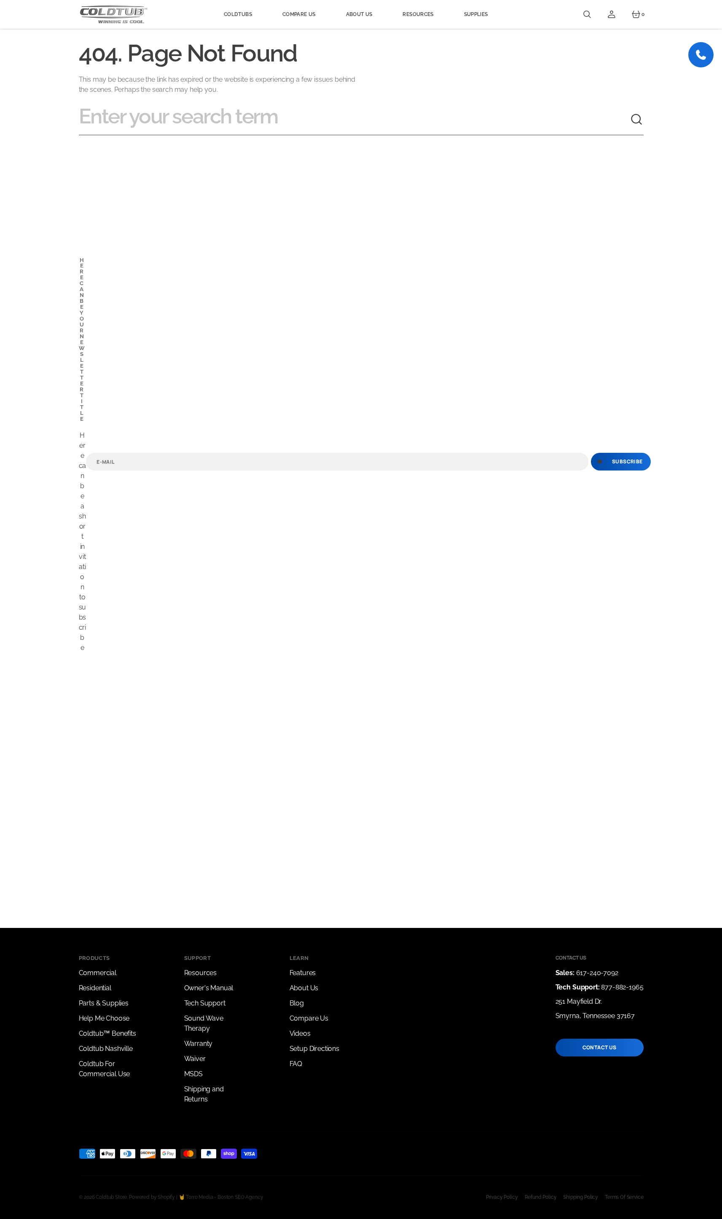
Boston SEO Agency (240, 1197)
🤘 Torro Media (196, 1197)
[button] (587, 14)
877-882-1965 (622, 987)
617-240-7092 (597, 973)
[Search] (637, 119)
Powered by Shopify (152, 1197)
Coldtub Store (111, 1197)
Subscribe (627, 461)
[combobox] (354, 119)
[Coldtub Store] (113, 14)
